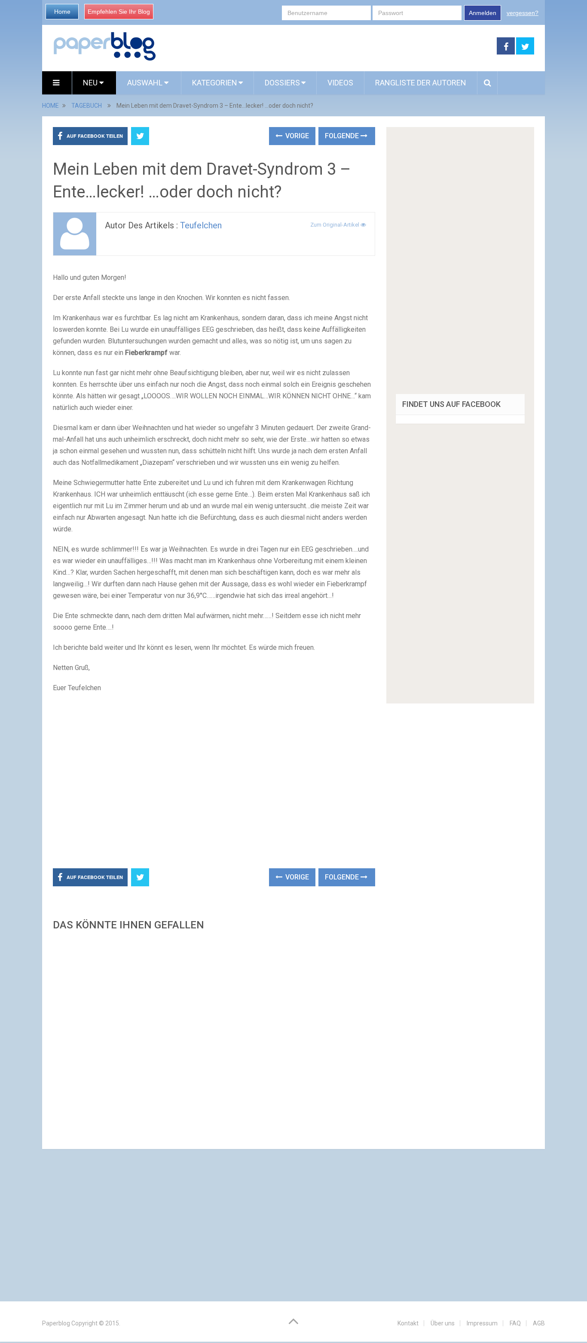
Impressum (482, 1323)
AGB (539, 1323)
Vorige (296, 136)
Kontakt (408, 1323)
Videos (340, 82)
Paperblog (56, 1323)
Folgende (343, 136)
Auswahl (145, 82)
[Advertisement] (326, 46)
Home (62, 11)
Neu (91, 82)
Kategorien (214, 82)
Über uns (443, 1323)
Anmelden (482, 12)
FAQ (515, 1323)
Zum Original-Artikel (335, 224)
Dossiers (282, 82)
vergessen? (522, 12)
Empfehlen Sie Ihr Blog (119, 11)
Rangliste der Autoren (420, 82)
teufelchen (201, 225)
